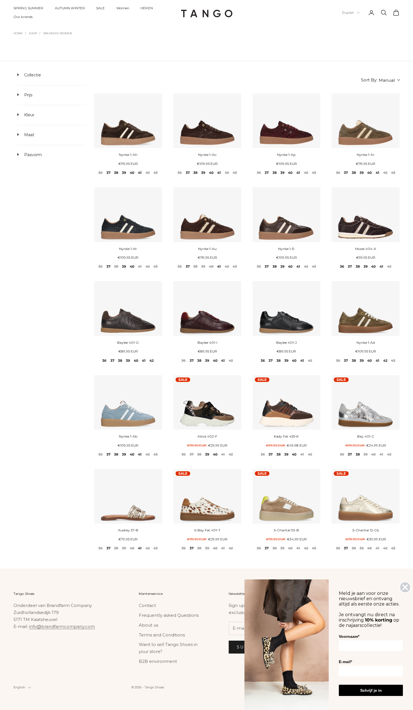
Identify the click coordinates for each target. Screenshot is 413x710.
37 (108, 172)
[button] (380, 80)
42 (148, 172)
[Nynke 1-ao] (207, 121)
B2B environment (158, 661)
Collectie (32, 75)
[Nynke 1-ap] (287, 121)
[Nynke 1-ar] (366, 121)
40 (132, 172)
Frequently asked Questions (169, 615)
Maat (28, 134)
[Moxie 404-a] (366, 214)
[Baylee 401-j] (287, 308)
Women (123, 8)
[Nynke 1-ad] (366, 308)
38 (116, 172)
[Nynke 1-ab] (128, 402)
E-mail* (345, 661)
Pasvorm (32, 154)
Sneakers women (57, 33)
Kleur (28, 114)
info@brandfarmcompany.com (62, 626)
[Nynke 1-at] (128, 214)
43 (155, 172)
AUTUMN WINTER (70, 8)
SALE (100, 8)
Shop (33, 33)
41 (140, 172)
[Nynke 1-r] (287, 214)
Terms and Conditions (162, 635)
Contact (147, 605)
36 (100, 172)
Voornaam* (349, 636)
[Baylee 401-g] (128, 308)
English (348, 13)
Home (18, 33)
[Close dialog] (405, 587)
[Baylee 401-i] (207, 308)
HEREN (146, 8)
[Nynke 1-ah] (128, 121)
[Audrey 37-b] (128, 496)
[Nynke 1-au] (207, 214)
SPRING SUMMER (28, 8)
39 (124, 172)
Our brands (23, 17)
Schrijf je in (371, 690)
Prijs (27, 94)
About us (148, 625)
